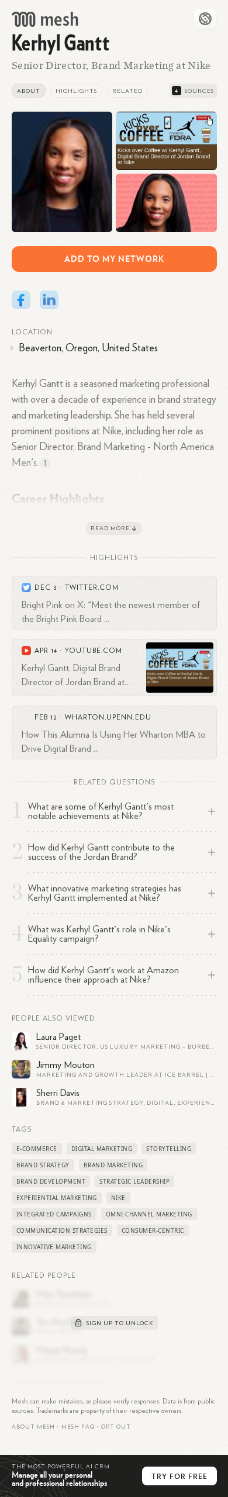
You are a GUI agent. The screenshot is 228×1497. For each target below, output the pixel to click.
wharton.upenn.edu (108, 717)
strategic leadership (134, 1181)
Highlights (76, 91)
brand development (51, 1181)
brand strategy (43, 1165)
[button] (78, 1427)
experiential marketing (56, 1198)
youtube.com (93, 650)
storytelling (168, 1149)
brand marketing (113, 1165)
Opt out (116, 1427)
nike (118, 1198)
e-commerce (36, 1149)
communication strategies (62, 1230)
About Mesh (33, 1427)
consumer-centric (153, 1230)
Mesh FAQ (78, 1427)
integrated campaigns (54, 1214)
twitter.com (92, 587)
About (28, 91)
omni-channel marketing (149, 1214)
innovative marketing (54, 1247)
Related (127, 91)
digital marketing (102, 1149)
